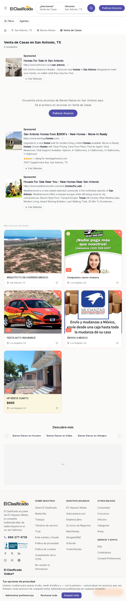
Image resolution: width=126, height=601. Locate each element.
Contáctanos (104, 552)
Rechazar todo (49, 595)
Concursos (103, 513)
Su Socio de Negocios (78, 525)
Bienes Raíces (47, 30)
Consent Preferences (109, 558)
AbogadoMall (73, 537)
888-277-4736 (17, 537)
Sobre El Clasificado (46, 507)
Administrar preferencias (19, 595)
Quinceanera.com (75, 513)
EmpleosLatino (74, 519)
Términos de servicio (46, 525)
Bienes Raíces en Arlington (92, 435)
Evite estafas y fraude (47, 537)
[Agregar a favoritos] (57, 283)
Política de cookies (45, 549)
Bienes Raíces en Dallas (59, 435)
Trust (38, 531)
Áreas (100, 531)
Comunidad (103, 507)
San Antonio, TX (23, 30)
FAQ (99, 546)
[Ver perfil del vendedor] (68, 233)
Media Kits (40, 513)
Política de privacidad (47, 543)
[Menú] (5, 8)
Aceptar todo (71, 595)
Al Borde (71, 543)
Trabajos (40, 519)
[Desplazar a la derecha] (119, 435)
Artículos (102, 519)
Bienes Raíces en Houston (27, 435)
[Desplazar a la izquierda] (6, 435)
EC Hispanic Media (76, 507)
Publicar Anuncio (112, 8)
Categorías (103, 525)
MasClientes (72, 531)
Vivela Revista (74, 549)
